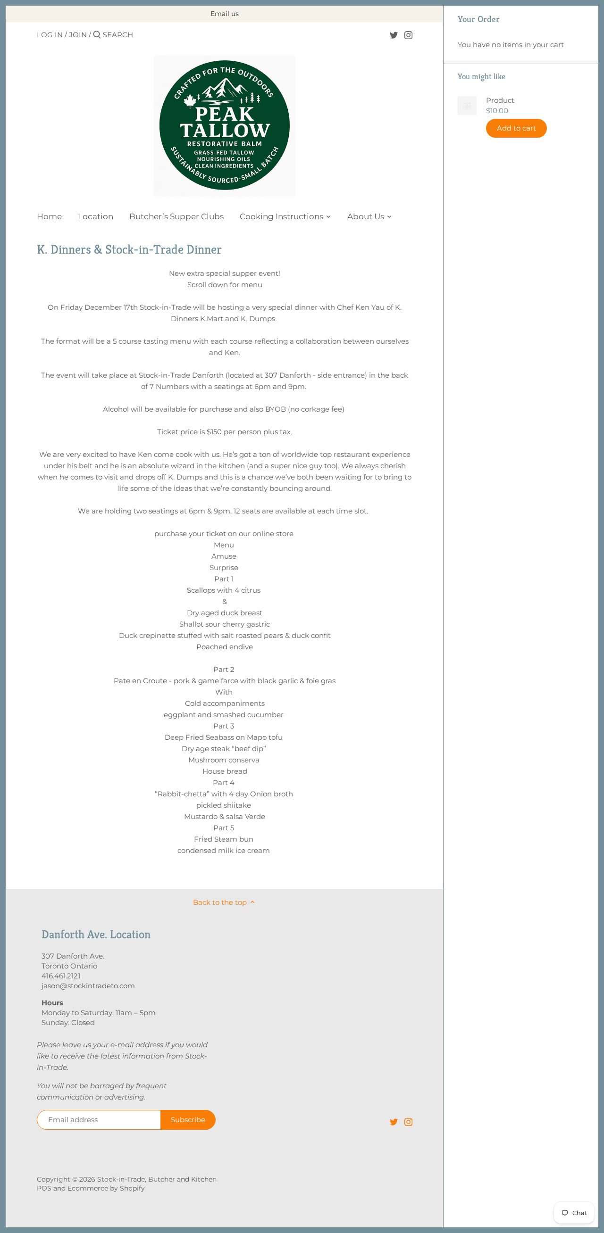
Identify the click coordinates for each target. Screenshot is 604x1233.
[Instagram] (408, 34)
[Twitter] (394, 34)
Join (78, 34)
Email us (224, 13)
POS (44, 1188)
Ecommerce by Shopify (106, 1188)
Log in (50, 34)
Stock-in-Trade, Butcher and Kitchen (157, 1179)
